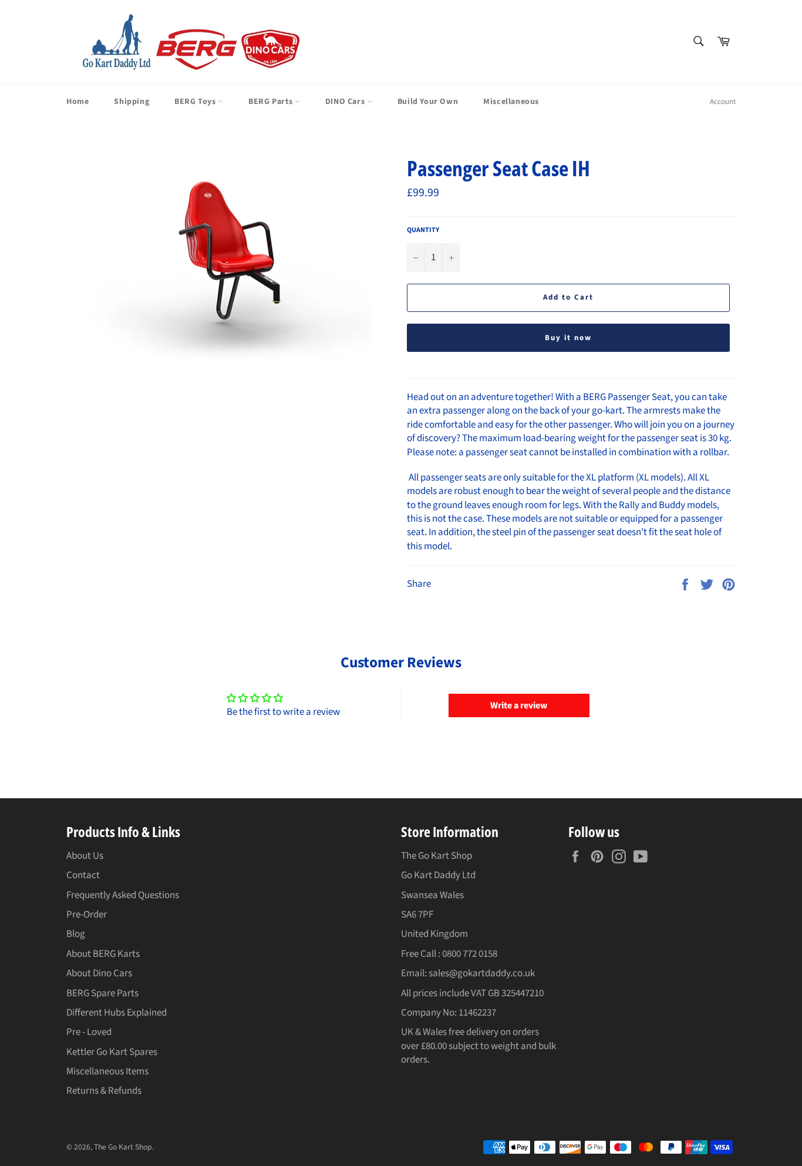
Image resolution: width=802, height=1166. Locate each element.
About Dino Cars (99, 973)
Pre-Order (86, 915)
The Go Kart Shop (123, 1146)
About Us (84, 856)
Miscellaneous (511, 101)
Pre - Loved (89, 1032)
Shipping (131, 101)
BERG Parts (271, 101)
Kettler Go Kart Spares (111, 1052)
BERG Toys (196, 101)
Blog (75, 934)
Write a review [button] (518, 705)
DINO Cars (346, 101)
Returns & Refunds (103, 1091)
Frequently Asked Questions (122, 895)
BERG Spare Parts (102, 993)
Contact (83, 875)
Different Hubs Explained (116, 1013)
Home (77, 101)
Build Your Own (427, 101)
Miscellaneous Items (107, 1071)
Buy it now (568, 337)
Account (723, 101)
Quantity (423, 230)
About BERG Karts (103, 954)
